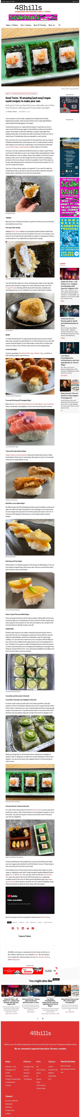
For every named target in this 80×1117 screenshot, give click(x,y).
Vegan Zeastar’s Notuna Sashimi (16, 455)
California (21, 922)
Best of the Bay (66, 1066)
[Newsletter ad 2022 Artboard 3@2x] (70, 112)
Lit (62, 410)
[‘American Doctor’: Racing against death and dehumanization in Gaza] (70, 311)
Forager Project (11, 288)
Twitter (47, 957)
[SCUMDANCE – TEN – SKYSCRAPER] (70, 216)
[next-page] (43, 1018)
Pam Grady (31, 1012)
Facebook (39, 957)
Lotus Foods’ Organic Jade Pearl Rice (18, 147)
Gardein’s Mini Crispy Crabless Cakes (32, 353)
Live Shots (64, 375)
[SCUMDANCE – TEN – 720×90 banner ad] (33, 20)
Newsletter (9, 1104)
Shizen (20, 875)
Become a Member (12, 1101)
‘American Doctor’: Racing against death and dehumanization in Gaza (69, 322)
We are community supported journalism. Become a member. (40, 1048)
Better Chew (15, 231)
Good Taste (33, 922)
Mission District (48, 922)
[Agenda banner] (30, 974)
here (36, 954)
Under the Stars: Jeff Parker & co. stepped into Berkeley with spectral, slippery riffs (69, 284)
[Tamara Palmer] (12, 939)
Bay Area (15, 922)
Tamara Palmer (12, 111)
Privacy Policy (10, 1110)
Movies (63, 338)
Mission (40, 922)
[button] (59, 25)
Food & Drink (31, 93)
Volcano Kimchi (37, 810)
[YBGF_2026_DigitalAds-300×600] (70, 257)
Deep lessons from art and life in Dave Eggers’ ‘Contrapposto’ (70, 395)
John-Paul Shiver (11, 1013)
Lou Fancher (70, 1012)
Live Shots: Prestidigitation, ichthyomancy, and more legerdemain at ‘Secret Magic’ (70, 360)
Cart (62, 1072)
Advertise (9, 1107)
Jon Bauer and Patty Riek (50, 1013)
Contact (8, 1113)
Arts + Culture (11, 93)
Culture (22, 93)
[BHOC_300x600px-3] (70, 176)
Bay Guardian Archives (68, 1069)
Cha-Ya (12, 875)
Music (62, 301)
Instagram (15, 959)
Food (27, 922)
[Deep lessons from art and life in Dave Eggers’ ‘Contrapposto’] (70, 385)
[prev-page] (37, 1018)
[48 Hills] (33, 8)
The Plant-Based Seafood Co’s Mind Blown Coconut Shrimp (34, 404)
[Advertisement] (70, 129)
